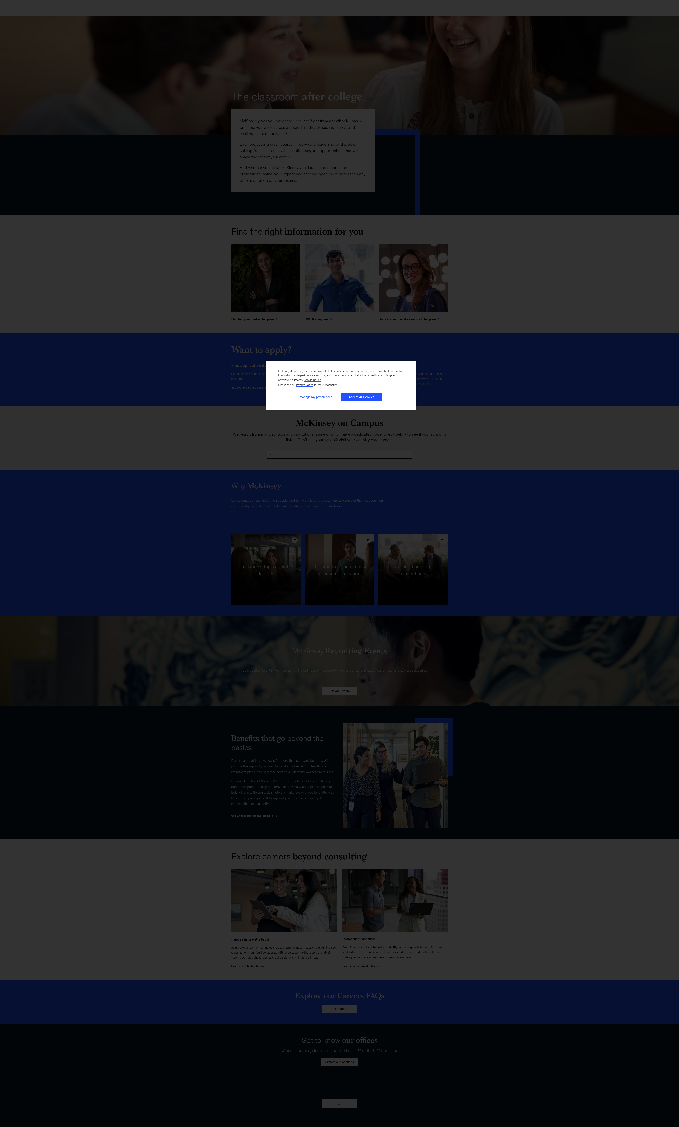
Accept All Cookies (361, 397)
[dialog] (341, 385)
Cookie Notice (312, 379)
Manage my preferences (316, 397)
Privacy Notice (304, 384)
